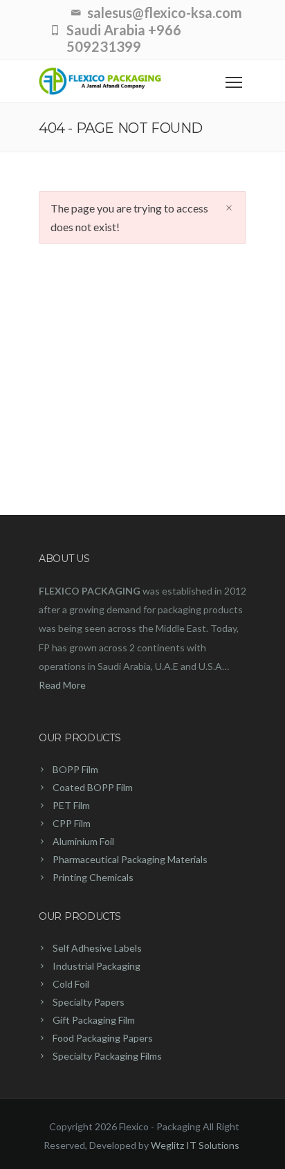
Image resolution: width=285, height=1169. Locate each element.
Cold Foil (71, 984)
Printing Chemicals (93, 877)
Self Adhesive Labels (97, 948)
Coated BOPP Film (93, 787)
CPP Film (72, 823)
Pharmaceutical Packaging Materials (130, 859)
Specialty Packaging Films (107, 1056)
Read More (62, 685)
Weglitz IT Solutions (195, 1145)
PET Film (71, 805)
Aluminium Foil (83, 841)
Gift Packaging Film (94, 1020)
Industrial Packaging (96, 966)
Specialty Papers (89, 1002)
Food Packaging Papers (103, 1038)
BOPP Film (75, 769)
